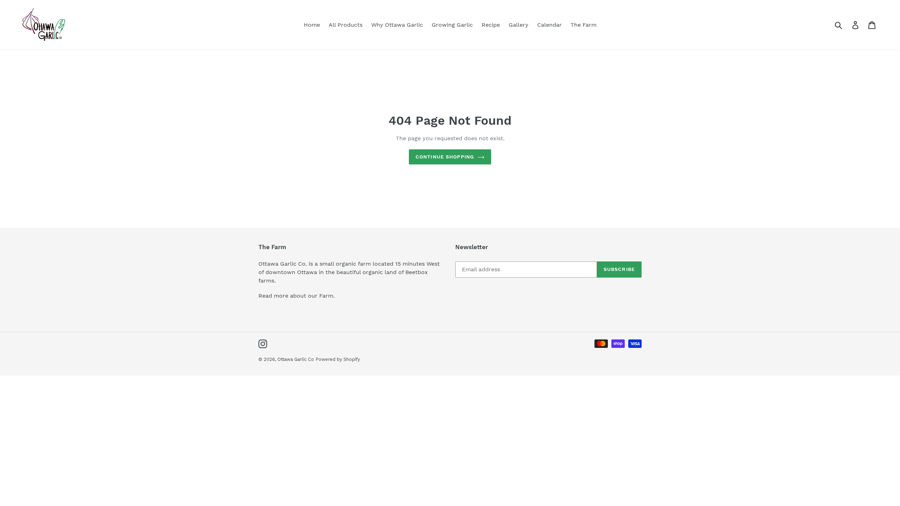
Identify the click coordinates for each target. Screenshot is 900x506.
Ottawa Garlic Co (295, 359)
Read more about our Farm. (296, 295)
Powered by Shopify (338, 359)
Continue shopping (445, 157)
